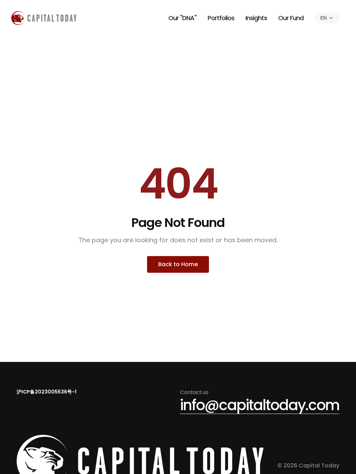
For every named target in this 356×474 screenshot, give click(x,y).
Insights (256, 18)
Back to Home (178, 264)
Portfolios (221, 18)
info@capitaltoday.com (259, 405)
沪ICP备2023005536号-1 (46, 391)
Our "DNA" (182, 18)
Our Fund (291, 18)
